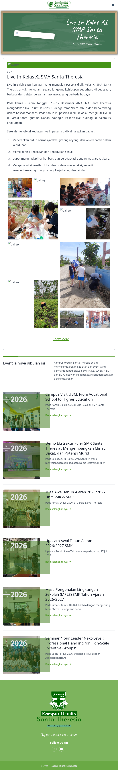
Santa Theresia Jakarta (64, 765)
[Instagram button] (54, 749)
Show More (61, 339)
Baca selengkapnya (56, 415)
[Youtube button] (61, 749)
